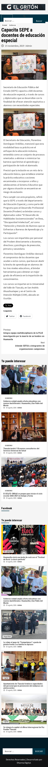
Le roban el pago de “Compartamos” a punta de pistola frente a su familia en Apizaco (22, 643)
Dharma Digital (24, 762)
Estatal (4, 25)
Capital (5, 678)
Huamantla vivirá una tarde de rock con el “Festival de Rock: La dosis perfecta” (24, 558)
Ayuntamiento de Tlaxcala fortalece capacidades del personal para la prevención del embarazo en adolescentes (23, 686)
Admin (28, 45)
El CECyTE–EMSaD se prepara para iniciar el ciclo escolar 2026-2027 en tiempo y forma (22, 495)
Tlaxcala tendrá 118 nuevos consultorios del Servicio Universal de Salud (21, 449)
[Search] (24, 16)
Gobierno (12, 25)
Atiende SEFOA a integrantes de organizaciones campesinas (30, 345)
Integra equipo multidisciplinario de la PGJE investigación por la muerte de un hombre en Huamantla (23, 335)
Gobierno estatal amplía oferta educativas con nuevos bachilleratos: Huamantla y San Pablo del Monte (23, 403)
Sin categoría (8, 551)
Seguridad (7, 636)
